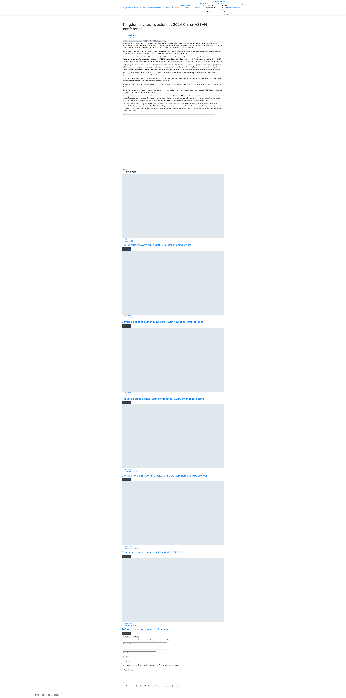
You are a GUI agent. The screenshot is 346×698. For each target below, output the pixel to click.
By (130, 33)
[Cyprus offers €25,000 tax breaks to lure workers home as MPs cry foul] (173, 436)
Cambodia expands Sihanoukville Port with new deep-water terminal (163, 321)
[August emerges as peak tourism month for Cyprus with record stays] (173, 360)
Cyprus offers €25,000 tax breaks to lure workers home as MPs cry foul (164, 475)
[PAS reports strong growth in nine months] (173, 590)
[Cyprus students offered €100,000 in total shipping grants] (173, 206)
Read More (126, 249)
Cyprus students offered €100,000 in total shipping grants (156, 244)
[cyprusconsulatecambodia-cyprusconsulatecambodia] (142, 7)
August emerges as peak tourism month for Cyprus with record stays (163, 398)
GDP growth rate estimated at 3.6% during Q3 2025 (152, 552)
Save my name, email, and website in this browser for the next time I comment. (152, 665)
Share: (125, 169)
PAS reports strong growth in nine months (147, 629)
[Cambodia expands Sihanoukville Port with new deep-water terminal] (173, 283)
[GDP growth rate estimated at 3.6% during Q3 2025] (173, 513)
